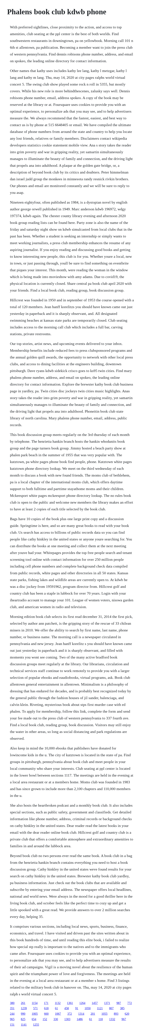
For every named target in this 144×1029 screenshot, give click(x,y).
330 (55, 1019)
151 (12, 1024)
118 (100, 1019)
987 (118, 1003)
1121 (100, 1008)
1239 (24, 1008)
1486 (80, 1019)
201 (93, 1013)
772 (129, 1003)
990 (23, 1013)
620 (127, 1013)
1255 (36, 1024)
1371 (107, 1003)
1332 (112, 1019)
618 (46, 1008)
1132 (58, 1003)
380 (12, 1003)
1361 (70, 1003)
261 (23, 1003)
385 (122, 1008)
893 (116, 1013)
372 (69, 1013)
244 (12, 1013)
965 (12, 1019)
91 (76, 1008)
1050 (88, 1008)
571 (35, 1008)
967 (124, 1019)
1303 (67, 1019)
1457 (95, 1003)
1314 (81, 1013)
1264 (82, 1003)
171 (46, 1003)
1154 (35, 1003)
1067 (58, 1013)
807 (111, 1008)
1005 (35, 1013)
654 (34, 1019)
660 (46, 1013)
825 (23, 1019)
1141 (24, 1024)
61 (56, 1008)
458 (66, 1008)
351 (12, 1008)
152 (45, 1019)
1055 (104, 1013)
